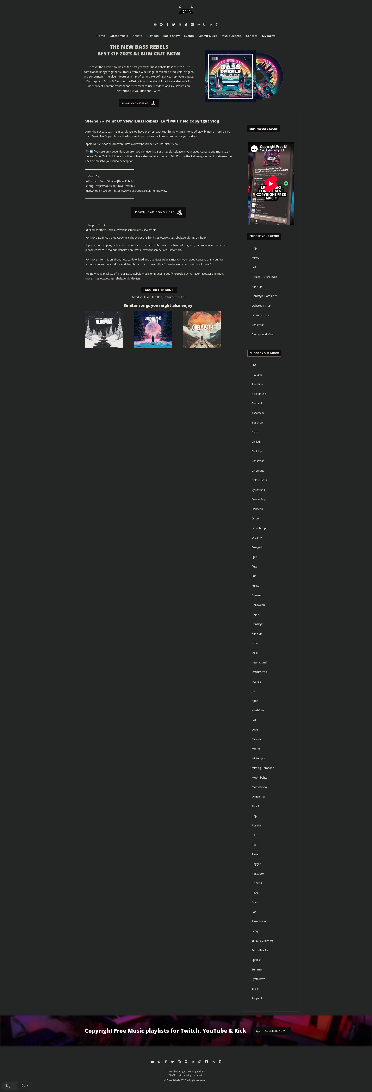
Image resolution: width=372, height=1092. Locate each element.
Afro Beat (258, 384)
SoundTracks (260, 950)
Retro (255, 892)
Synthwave (258, 979)
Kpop (255, 701)
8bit (254, 365)
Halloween (258, 605)
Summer (257, 969)
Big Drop (257, 422)
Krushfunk (258, 710)
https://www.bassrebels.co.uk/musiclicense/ (184, 264)
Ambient (257, 403)
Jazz (254, 691)
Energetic (257, 547)
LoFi (184, 297)
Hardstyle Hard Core (264, 296)
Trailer (256, 988)
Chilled (135, 297)
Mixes (255, 257)
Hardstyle (258, 624)
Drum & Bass (260, 315)
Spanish (256, 960)
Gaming (256, 595)
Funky (255, 585)
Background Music (263, 334)
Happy (256, 614)
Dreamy (257, 537)
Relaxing (257, 883)
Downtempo (260, 528)
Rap (254, 844)
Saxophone (259, 921)
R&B (254, 835)
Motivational (259, 787)
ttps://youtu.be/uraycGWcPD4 (116, 186)
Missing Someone (263, 768)
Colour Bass (259, 480)
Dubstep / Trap (261, 305)
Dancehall (258, 509)
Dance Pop (259, 499)
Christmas (258, 325)
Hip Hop (157, 297)
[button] (17, 1086)
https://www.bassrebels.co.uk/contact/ (158, 250)
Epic (254, 557)
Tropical (257, 998)
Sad (254, 912)
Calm (255, 432)
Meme (256, 748)
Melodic (257, 739)
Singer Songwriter (263, 940)
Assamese (258, 413)
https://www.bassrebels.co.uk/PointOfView (151, 144)
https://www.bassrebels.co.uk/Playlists (116, 278)
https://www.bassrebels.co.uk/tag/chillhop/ (179, 237)
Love (255, 729)
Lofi (254, 267)
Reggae (256, 864)
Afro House (259, 394)
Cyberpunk (258, 490)
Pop (254, 248)
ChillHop (145, 297)
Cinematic (258, 470)
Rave (255, 854)
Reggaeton (258, 873)
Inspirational (259, 662)
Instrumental (172, 297)
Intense (256, 681)
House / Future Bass (264, 277)
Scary (255, 931)
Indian (255, 643)
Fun (254, 576)
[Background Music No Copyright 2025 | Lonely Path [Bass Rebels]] (202, 329)
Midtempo (258, 758)
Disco (255, 518)
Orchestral (258, 797)
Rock (255, 902)
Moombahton (260, 777)
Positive (257, 825)
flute (254, 566)
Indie (255, 653)
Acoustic (257, 374)
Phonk (256, 806)
